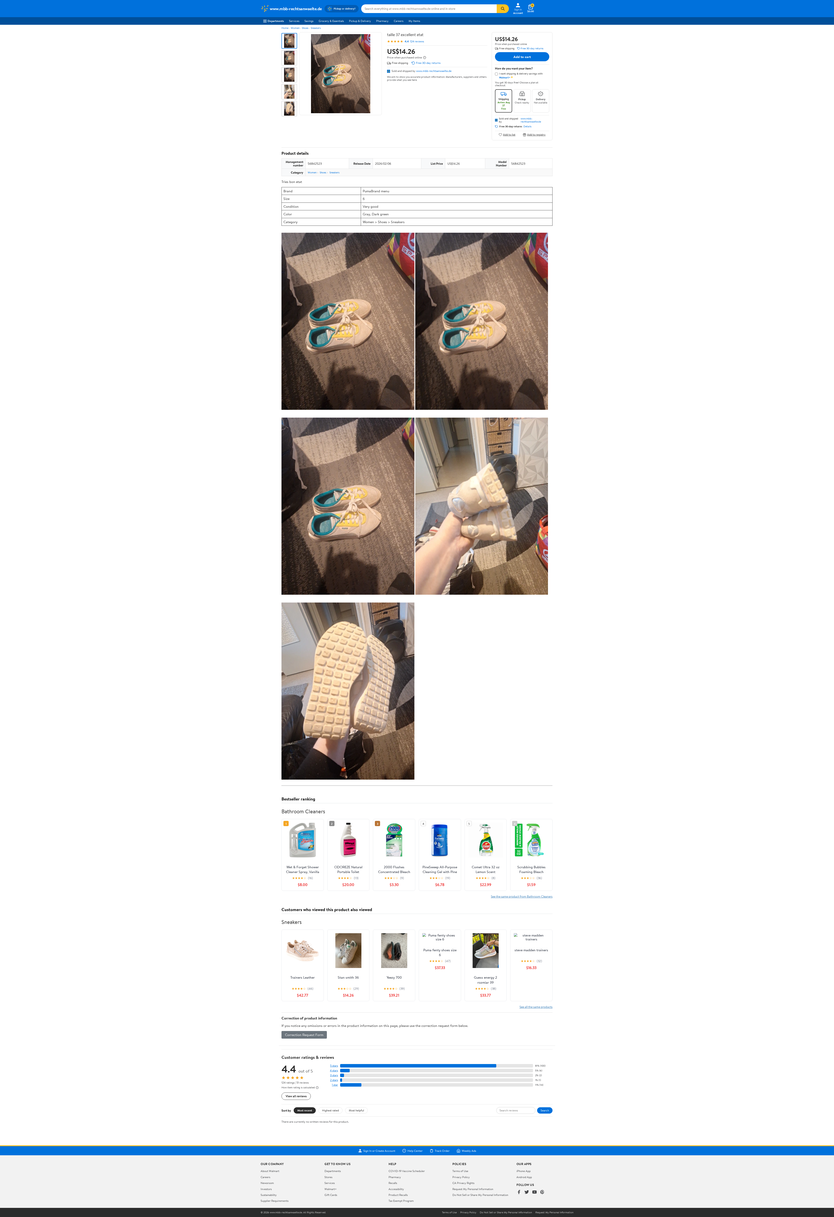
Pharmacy (382, 21)
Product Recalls (398, 1195)
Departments (276, 21)
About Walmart (270, 1171)
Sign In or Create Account (379, 1151)
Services (294, 21)
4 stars (334, 1070)
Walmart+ (330, 1189)
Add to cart (522, 56)
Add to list (509, 134)
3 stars (334, 1075)
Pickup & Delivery (360, 21)
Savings (308, 21)
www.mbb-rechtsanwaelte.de (434, 71)
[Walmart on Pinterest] (542, 1192)
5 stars (334, 1065)
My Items (414, 21)
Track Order (442, 1151)
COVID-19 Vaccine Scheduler (407, 1171)
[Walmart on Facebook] (518, 1192)
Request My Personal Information (472, 1189)
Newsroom (267, 1183)
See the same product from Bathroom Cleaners (522, 896)
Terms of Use (460, 1171)
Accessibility (396, 1189)
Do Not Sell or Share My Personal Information (480, 1195)
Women (295, 28)
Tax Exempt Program (401, 1201)
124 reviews (417, 41)
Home (284, 28)
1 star (335, 1084)
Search (545, 1110)
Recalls (393, 1183)
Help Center (415, 1151)
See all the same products (536, 1007)
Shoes (305, 28)
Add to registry (536, 134)
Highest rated (330, 1110)
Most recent (304, 1110)
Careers (398, 21)
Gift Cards (330, 1195)
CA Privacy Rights (463, 1183)
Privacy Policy (461, 1177)
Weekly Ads (469, 1151)
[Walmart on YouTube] (534, 1192)
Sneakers (316, 28)
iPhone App (523, 1171)
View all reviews (296, 1096)
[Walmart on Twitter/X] (526, 1192)
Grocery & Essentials (331, 21)
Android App (524, 1177)
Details (527, 126)
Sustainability (269, 1195)
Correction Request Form (304, 1034)
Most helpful (356, 1110)
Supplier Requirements (274, 1201)
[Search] (503, 8)
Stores (328, 1177)
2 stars (334, 1080)
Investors (266, 1189)
